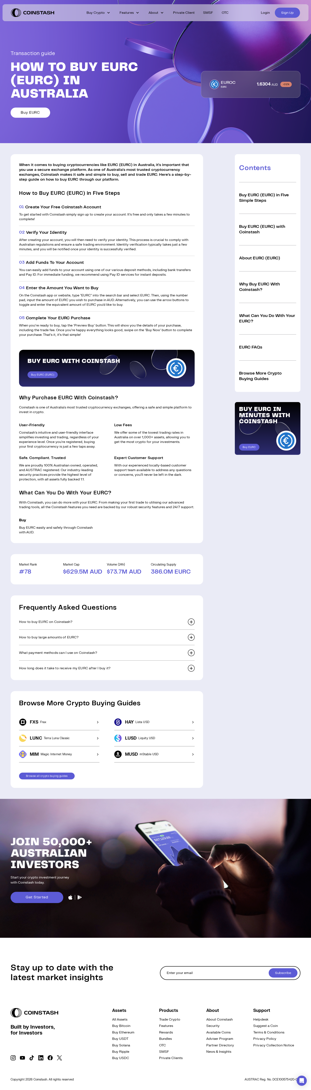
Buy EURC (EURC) (42, 375)
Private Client (184, 13)
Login (265, 13)
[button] (107, 621)
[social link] (13, 1057)
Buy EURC (30, 113)
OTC (225, 13)
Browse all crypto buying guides (47, 776)
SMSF (208, 13)
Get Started (37, 897)
